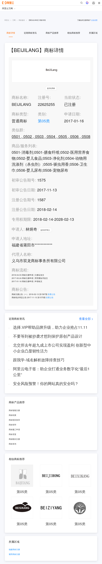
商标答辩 (12, 424)
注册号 (43, 97)
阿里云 (7, 20)
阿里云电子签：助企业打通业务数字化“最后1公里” (51, 371)
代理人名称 (21, 254)
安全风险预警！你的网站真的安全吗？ (45, 383)
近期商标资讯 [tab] (30, 32)
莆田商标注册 (14, 554)
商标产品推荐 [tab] (52, 32)
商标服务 (22, 20)
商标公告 (19, 289)
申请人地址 (21, 238)
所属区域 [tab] (93, 32)
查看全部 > (86, 318)
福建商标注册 (14, 550)
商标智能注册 (14, 410)
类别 (42, 113)
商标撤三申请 (14, 429)
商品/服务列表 (24, 145)
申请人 (17, 229)
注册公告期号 (23, 199)
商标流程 (19, 269)
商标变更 (12, 434)
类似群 (17, 129)
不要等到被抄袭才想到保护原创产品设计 (47, 336)
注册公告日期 (23, 209)
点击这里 (94, 20)
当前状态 (72, 97)
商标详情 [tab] (11, 32)
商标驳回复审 (14, 420)
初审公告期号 (23, 180)
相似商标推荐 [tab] (73, 32)
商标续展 (12, 415)
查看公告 (51, 294)
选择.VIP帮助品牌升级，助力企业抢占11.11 (50, 327)
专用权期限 (21, 219)
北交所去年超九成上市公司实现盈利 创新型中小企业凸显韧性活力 (52, 348)
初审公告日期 (23, 189)
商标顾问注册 (14, 439)
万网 (14, 20)
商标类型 (19, 113)
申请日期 (72, 113)
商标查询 (12, 443)
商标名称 (19, 97)
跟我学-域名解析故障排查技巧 (38, 359)
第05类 (44, 120)
